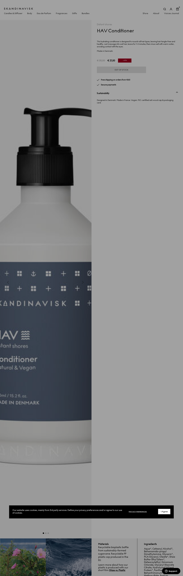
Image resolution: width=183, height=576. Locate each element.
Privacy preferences (138, 511)
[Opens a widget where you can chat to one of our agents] (171, 571)
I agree (164, 511)
